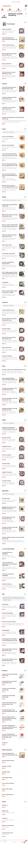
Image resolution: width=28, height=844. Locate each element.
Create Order (18, 10)
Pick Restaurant (10, 10)
